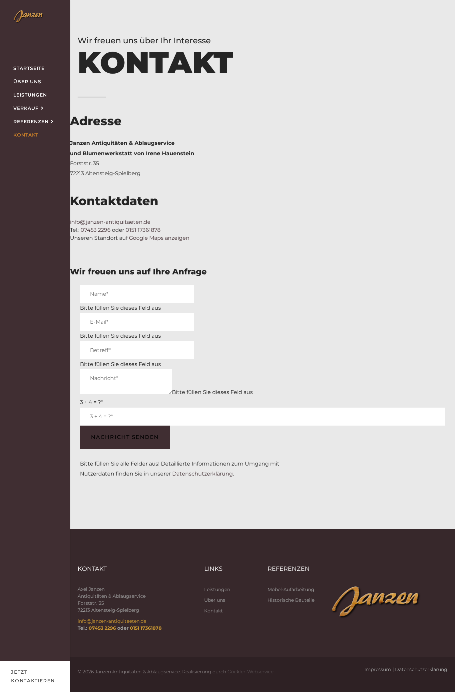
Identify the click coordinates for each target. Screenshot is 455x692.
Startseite (29, 68)
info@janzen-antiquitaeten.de (110, 222)
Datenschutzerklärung (202, 474)
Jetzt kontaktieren (33, 676)
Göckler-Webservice (250, 672)
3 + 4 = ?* (91, 402)
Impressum (377, 669)
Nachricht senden (125, 437)
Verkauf (26, 108)
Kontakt (25, 135)
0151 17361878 (143, 230)
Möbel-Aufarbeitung (290, 589)
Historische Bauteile (290, 600)
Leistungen (30, 95)
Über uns (27, 82)
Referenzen (31, 122)
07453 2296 (96, 230)
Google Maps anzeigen (159, 238)
